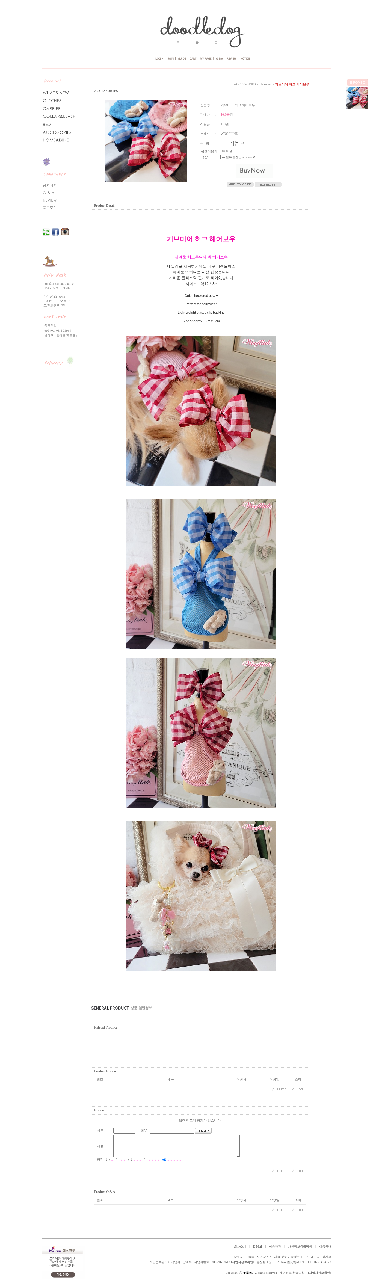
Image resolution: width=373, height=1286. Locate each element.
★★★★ (154, 1160)
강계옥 (187, 1262)
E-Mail (257, 1246)
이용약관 (275, 1246)
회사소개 (240, 1246)
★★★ (137, 1160)
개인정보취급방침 (300, 1246)
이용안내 (325, 1246)
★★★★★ (174, 1160)
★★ (123, 1160)
